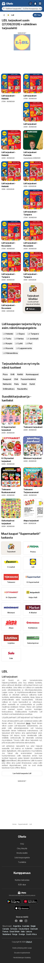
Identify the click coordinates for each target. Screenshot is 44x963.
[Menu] (40, 4)
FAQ (22, 844)
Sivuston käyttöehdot (22, 953)
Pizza (5, 374)
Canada (5, 929)
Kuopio (7, 343)
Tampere (33, 334)
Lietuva (29, 931)
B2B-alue (22, 884)
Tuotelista (22, 862)
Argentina (17, 926)
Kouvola (8, 348)
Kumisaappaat (32, 374)
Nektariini (7, 384)
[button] (35, 4)
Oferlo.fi (29, 942)
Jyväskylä (32, 338)
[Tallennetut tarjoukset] (30, 4)
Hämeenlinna (10, 353)
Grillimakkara (8, 389)
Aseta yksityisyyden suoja (22, 948)
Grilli (12, 374)
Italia (23, 931)
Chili (16, 379)
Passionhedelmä (28, 379)
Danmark (34, 929)
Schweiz (13, 929)
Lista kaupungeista (22, 857)
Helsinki (8, 334)
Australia (25, 926)
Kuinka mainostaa (22, 880)
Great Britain (15, 931)
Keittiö (20, 374)
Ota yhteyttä (22, 848)
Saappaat (7, 379)
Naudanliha (22, 389)
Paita (16, 384)
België (33, 926)
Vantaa (18, 338)
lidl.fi (3, 760)
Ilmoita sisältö (22, 853)
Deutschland (24, 929)
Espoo (20, 334)
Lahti (18, 343)
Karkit (32, 384)
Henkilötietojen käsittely (22, 957)
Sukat (24, 384)
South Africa (31, 934)
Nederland (6, 934)
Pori (28, 343)
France (5, 931)
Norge (14, 934)
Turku (7, 338)
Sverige (22, 934)
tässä (28, 723)
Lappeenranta (24, 348)
